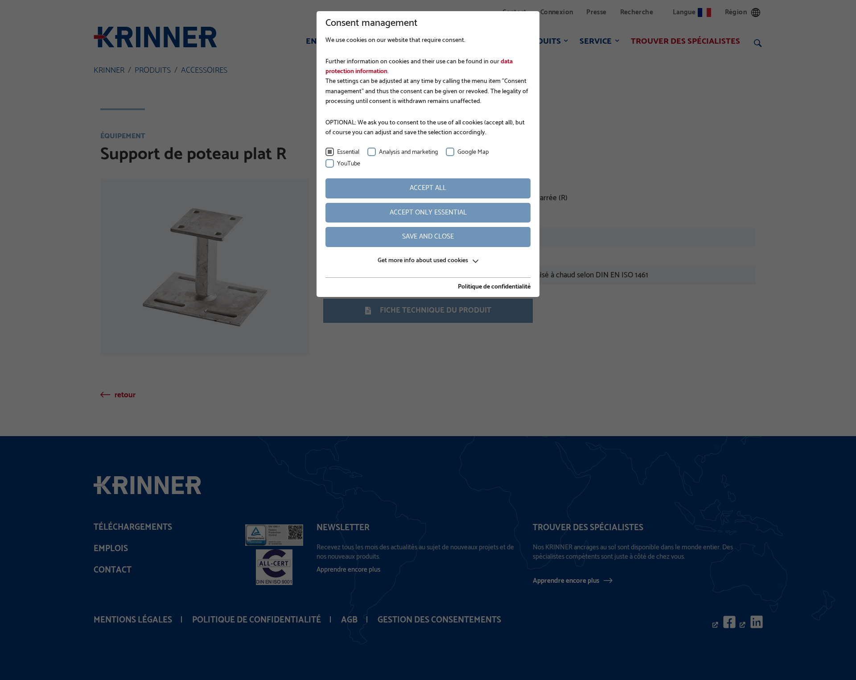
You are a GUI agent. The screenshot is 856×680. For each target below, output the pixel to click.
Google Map (473, 152)
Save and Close (428, 236)
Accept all (428, 188)
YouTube (348, 164)
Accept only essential (428, 212)
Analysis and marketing (408, 152)
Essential (348, 152)
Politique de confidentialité (494, 287)
